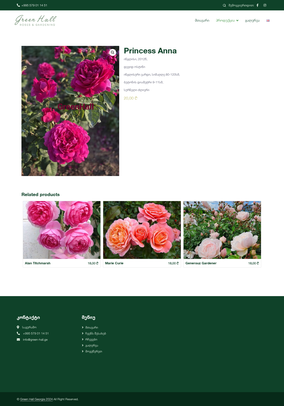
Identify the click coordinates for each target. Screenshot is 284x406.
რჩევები (91, 339)
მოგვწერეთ (93, 351)
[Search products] (224, 5)
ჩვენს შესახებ (95, 333)
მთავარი (202, 20)
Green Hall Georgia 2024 (36, 399)
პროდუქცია (225, 20)
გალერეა (252, 20)
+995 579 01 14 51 (34, 5)
